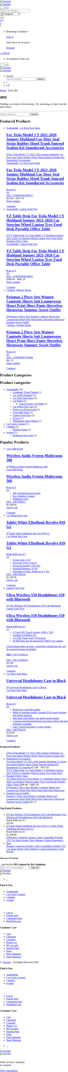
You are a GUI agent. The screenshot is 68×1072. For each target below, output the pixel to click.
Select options (13, 201)
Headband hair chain (23, 435)
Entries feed (12, 915)
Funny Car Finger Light (25, 409)
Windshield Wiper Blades (25, 421)
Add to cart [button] (12, 507)
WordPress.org (13, 921)
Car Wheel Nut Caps (23, 406)
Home (3, 90)
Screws (16, 418)
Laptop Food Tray (28, 209)
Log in (9, 912)
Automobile (12, 128)
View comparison (9, 1070)
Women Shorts (23, 290)
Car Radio (18, 401)
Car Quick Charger (15, 424)
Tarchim (7, 962)
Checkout (11, 936)
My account (12, 945)
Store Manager (13, 954)
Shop (9, 951)
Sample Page (12, 948)
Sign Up (34, 867)
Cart (8, 933)
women (10, 432)
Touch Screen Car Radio (31, 403)
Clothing (10, 290)
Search (9, 76)
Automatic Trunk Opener (25, 392)
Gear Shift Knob (21, 412)
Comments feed (14, 918)
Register (10, 47)
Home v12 (11, 942)
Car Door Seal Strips (29, 128)
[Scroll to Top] (1, 1056)
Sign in (9, 37)
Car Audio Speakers (23, 395)
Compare (10, 939)
